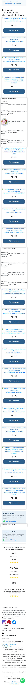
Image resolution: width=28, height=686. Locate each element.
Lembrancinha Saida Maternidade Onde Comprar (17, 283)
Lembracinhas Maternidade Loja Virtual (17, 254)
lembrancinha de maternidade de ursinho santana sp (14, 612)
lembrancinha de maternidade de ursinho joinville (14, 614)
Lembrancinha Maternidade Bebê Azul (14, 193)
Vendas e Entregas (7, 646)
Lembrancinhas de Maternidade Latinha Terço (14, 152)
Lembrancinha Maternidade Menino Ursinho (16, 131)
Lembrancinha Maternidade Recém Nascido (14, 333)
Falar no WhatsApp (10, 521)
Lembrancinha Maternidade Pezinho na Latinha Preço (16, 141)
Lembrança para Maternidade (14, 392)
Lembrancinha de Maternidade (14, 352)
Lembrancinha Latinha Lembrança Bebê (14, 372)
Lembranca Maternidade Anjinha (14, 41)
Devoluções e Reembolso (9, 644)
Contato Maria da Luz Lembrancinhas (13, 628)
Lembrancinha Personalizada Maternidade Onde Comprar (16, 273)
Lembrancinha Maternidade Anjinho (14, 232)
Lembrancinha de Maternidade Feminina (16, 122)
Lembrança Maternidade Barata (17, 104)
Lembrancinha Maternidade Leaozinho (14, 61)
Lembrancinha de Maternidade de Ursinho (17, 112)
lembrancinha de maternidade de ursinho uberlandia (13, 616)
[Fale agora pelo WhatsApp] (22, 680)
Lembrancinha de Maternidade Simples (14, 293)
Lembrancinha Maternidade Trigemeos (14, 313)
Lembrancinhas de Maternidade (12, 3)
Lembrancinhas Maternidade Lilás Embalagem (14, 82)
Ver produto (15, 30)
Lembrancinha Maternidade (14, 212)
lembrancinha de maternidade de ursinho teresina (14, 610)
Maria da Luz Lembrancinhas (11, 2)
